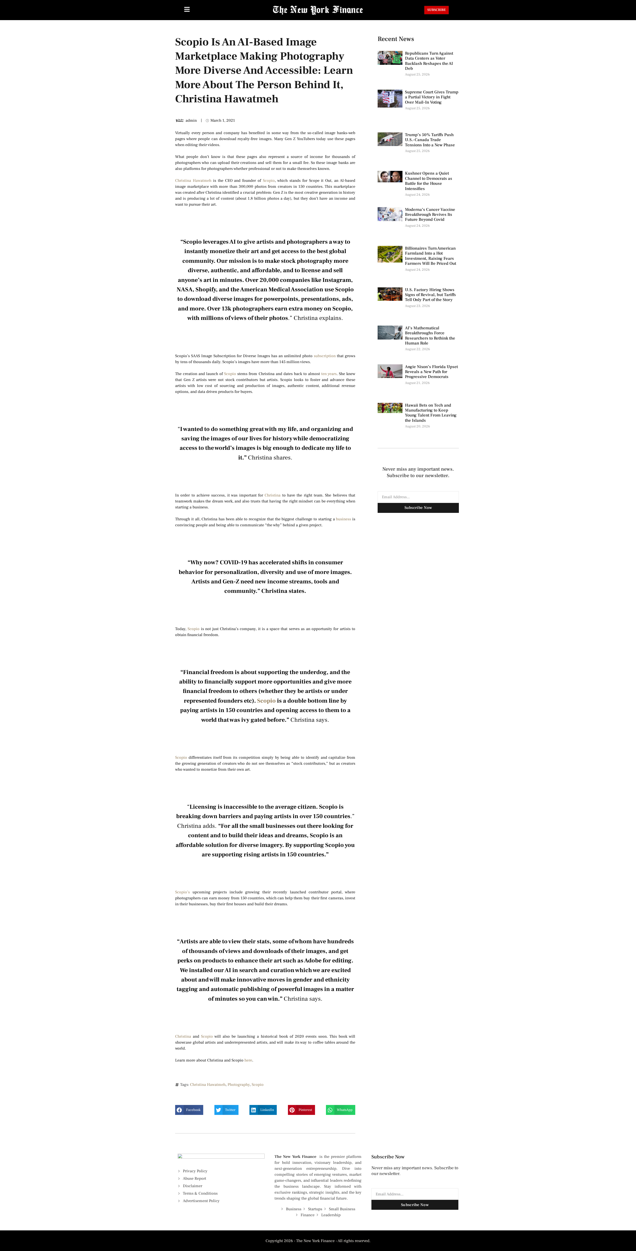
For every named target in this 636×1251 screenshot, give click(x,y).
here (248, 1060)
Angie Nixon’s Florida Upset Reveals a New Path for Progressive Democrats (431, 372)
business (343, 519)
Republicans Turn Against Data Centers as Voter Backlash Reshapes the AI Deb (429, 61)
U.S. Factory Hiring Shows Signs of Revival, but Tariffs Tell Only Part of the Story (430, 295)
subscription (325, 355)
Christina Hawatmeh (193, 180)
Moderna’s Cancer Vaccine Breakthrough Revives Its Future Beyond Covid (430, 215)
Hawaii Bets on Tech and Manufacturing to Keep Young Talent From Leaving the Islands (431, 413)
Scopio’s (182, 892)
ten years (329, 373)
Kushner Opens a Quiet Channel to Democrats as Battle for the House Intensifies (428, 181)
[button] (189, 1110)
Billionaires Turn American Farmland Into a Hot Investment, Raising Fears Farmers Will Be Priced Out (431, 256)
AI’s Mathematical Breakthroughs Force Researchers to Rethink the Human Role (430, 335)
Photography (239, 1084)
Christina (272, 495)
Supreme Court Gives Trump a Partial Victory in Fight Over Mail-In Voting (431, 97)
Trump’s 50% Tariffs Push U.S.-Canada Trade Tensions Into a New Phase (430, 140)
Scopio (269, 180)
